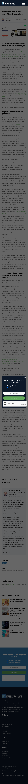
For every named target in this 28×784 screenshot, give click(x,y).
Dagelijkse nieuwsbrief (15, 386)
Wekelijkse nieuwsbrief (14, 388)
